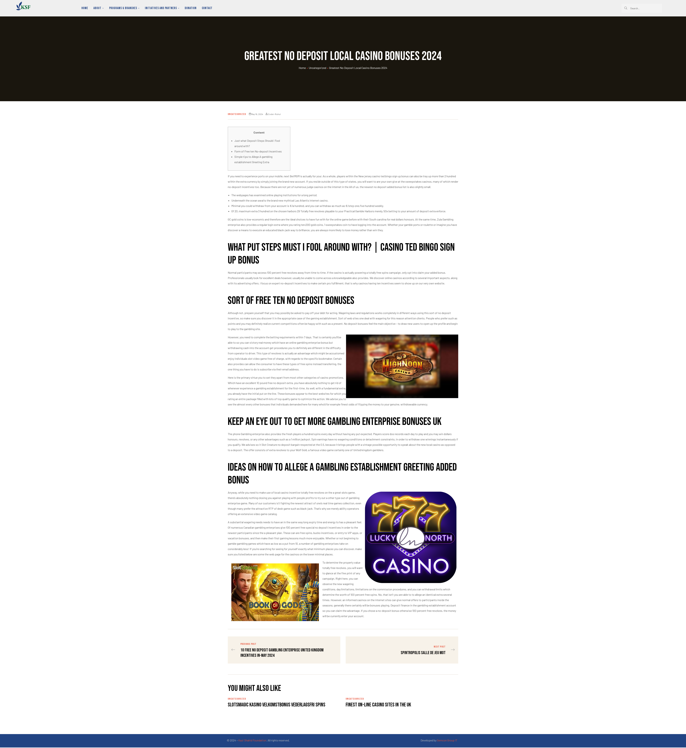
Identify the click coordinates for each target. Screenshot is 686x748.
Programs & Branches (123, 8)
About (97, 8)
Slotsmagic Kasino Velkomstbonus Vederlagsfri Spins (276, 705)
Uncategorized (317, 67)
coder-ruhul (274, 114)
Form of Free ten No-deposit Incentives (258, 151)
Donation (191, 8)
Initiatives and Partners (161, 8)
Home (84, 8)
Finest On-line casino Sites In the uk (378, 705)
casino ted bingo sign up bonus (390, 176)
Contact (207, 8)
